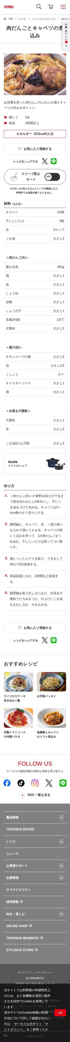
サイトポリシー (44, 972)
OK (60, 1013)
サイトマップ (25, 972)
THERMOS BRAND (20, 829)
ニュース (12, 853)
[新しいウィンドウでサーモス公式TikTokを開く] (21, 782)
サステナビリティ (18, 889)
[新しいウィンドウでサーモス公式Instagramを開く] (35, 782)
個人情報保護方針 (35, 978)
